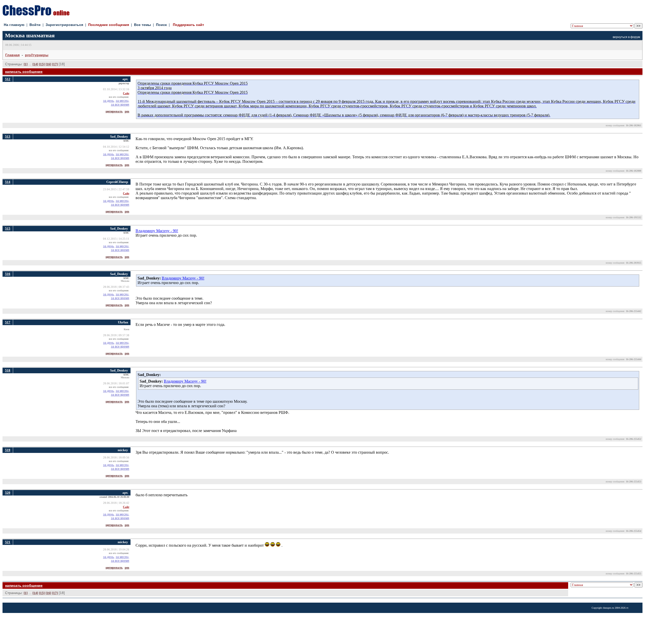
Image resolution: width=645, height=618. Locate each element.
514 (7, 182)
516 (7, 274)
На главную (14, 25)
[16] (48, 64)
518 (7, 370)
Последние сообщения (108, 25)
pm (127, 111)
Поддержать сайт (188, 25)
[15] (42, 64)
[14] (35, 64)
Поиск (161, 25)
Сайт (126, 93)
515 (7, 228)
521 (7, 542)
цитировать (114, 111)
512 (7, 79)
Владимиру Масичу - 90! (157, 231)
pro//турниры (36, 55)
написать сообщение (24, 72)
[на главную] (36, 14)
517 (7, 322)
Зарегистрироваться (64, 25)
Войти (35, 25)
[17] (55, 64)
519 (7, 450)
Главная (12, 55)
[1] (25, 64)
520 (7, 493)
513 (7, 136)
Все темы (142, 25)
